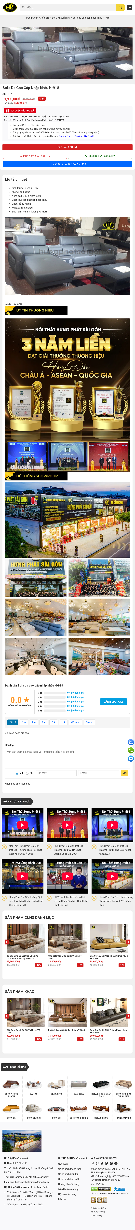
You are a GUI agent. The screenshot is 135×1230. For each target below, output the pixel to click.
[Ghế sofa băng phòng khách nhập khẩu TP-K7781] (109, 938)
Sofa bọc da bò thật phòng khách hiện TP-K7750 (108, 1031)
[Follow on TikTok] (102, 1163)
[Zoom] (6, 75)
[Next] (128, 948)
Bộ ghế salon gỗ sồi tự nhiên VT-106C (66, 1030)
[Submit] (120, 7)
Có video (75, 722)
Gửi (124, 773)
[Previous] (6, 948)
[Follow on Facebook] (93, 1163)
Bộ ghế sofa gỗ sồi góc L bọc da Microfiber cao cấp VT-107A (22, 957)
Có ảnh (89, 722)
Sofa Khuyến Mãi (61, 17)
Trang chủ (31, 17)
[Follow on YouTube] (115, 1163)
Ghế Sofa (44, 17)
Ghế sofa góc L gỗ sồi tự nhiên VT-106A (65, 957)
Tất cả (13, 722)
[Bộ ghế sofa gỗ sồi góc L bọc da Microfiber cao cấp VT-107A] (26, 938)
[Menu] (129, 7)
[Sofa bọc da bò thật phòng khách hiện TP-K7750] (109, 1012)
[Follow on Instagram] (97, 1163)
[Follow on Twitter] (106, 1163)
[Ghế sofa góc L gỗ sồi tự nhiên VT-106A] (67, 938)
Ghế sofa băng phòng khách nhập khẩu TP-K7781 (109, 957)
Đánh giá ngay (113, 701)
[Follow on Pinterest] (111, 1163)
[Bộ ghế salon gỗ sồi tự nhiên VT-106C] (67, 1012)
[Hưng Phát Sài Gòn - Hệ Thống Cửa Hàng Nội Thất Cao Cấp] (9, 7)
